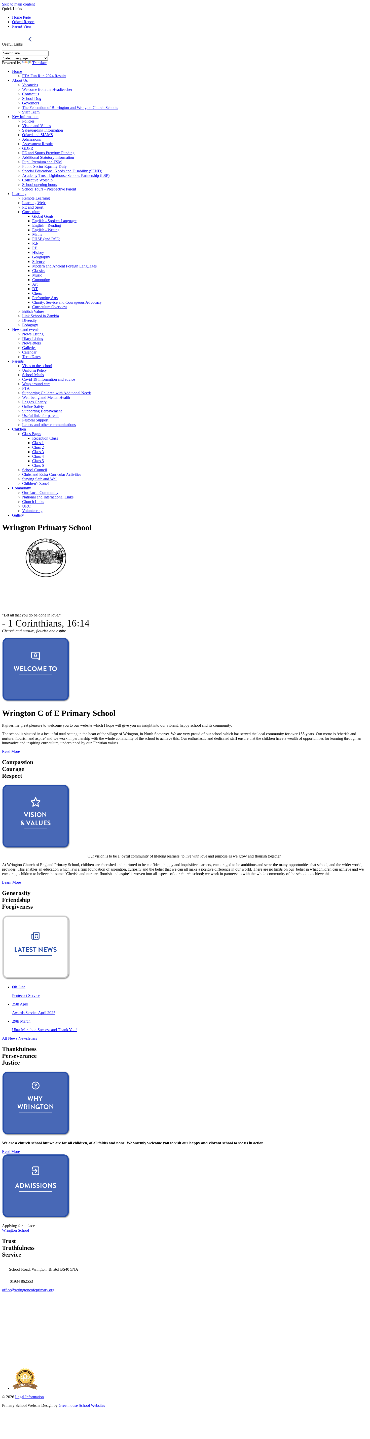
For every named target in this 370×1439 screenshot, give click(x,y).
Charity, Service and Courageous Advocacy (67, 302)
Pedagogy (30, 325)
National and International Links (47, 497)
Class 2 (38, 447)
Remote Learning (36, 198)
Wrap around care (36, 384)
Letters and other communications (49, 424)
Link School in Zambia (40, 316)
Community (21, 488)
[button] (30, 39)
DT (35, 289)
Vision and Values (36, 126)
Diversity (29, 320)
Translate (39, 63)
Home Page (21, 17)
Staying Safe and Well (39, 479)
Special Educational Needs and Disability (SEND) (62, 171)
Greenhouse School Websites (82, 1405)
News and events (25, 329)
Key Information (25, 116)
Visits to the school (37, 366)
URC (26, 506)
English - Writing (45, 230)
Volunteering (32, 511)
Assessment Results (37, 144)
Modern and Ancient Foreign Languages (64, 266)
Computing (41, 280)
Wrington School (15, 1230)
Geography (41, 257)
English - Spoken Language (54, 221)
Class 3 (38, 452)
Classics (38, 270)
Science (38, 261)
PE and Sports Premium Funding (48, 153)
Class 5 (38, 461)
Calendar (29, 352)
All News (9, 1038)
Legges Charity (34, 402)
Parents (18, 361)
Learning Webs (34, 203)
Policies (28, 121)
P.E (35, 248)
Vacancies (30, 85)
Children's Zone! (35, 483)
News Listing (33, 334)
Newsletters (31, 343)
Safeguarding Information (42, 130)
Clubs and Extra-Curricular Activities (51, 474)
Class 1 (38, 443)
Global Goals (42, 216)
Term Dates (31, 357)
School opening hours (39, 184)
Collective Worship (37, 180)
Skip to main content (18, 4)
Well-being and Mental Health (46, 397)
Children (19, 429)
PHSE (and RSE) (46, 239)
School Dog (31, 98)
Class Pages (31, 434)
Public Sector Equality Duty (44, 166)
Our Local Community (40, 492)
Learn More (11, 882)
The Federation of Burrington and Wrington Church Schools (70, 107)
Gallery (18, 515)
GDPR (27, 148)
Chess (37, 293)
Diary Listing (32, 338)
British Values (33, 311)
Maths (37, 234)
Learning (19, 193)
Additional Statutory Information (48, 157)
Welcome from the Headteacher (47, 89)
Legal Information (29, 1397)
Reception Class (45, 438)
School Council (34, 470)
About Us (20, 80)
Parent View (22, 26)
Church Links (33, 501)
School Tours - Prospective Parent (49, 189)
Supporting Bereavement (42, 411)
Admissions (31, 139)
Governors (30, 103)
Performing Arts (45, 298)
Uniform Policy (34, 370)
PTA (26, 388)
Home (17, 71)
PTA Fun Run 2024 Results (44, 76)
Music (37, 275)
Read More (11, 751)
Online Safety (33, 406)
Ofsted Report (23, 22)
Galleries (29, 347)
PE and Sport (32, 207)
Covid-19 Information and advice (48, 379)
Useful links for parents (40, 415)
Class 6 (38, 465)
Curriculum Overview (49, 307)
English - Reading (46, 225)
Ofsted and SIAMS (37, 135)
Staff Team (31, 112)
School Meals (33, 375)
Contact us (30, 94)
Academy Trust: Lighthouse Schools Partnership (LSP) (65, 175)
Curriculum (31, 212)
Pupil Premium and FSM (42, 162)
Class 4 (38, 456)
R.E (35, 243)
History (38, 252)
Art (35, 284)
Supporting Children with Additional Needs (56, 393)
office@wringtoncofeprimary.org (28, 1290)
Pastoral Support (35, 420)
